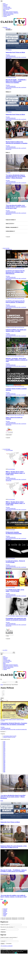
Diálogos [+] (8, 91)
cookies (6, 950)
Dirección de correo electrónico (7, 927)
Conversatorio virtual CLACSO (9, 719)
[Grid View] (3, 691)
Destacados (8, 28)
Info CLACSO (9, 249)
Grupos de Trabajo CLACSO (21, 615)
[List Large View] (3, 693)
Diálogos (10, 49)
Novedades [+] (9, 29)
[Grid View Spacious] (3, 692)
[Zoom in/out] (4, 948)
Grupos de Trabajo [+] (11, 219)
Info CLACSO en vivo (19, 268)
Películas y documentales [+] (12, 227)
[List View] (3, 694)
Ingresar (2, 943)
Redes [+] (8, 152)
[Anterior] (1, 949)
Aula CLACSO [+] (10, 223)
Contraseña (3, 929)
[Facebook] (16, 238)
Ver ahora (8, 54)
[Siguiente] (2, 949)
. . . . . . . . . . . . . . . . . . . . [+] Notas (9, 635)
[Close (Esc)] (1, 948)
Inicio (2, 684)
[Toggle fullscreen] (3, 948)
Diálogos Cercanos (12, 77)
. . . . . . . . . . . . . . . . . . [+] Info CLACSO (9, 434)
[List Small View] (3, 695)
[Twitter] (16, 240)
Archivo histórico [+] (10, 231)
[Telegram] (16, 245)
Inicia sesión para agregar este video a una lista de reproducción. (14, 729)
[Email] (16, 247)
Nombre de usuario (5, 924)
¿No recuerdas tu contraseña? (7, 945)
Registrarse (3, 931)
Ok (15, 952)
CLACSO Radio (9, 450)
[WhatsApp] (16, 242)
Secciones (5, 27)
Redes (9, 172)
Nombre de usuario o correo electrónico (9, 937)
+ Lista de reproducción (10, 56)
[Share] (2, 948)
